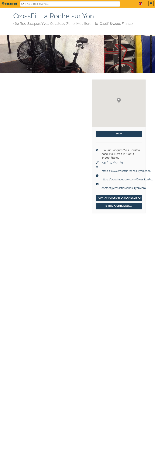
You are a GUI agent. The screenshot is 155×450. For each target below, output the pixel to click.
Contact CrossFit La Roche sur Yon (120, 198)
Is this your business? (118, 206)
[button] (118, 100)
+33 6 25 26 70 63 (112, 162)
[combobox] (71, 4)
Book (119, 133)
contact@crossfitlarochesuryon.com (124, 188)
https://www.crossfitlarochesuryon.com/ (126, 170)
